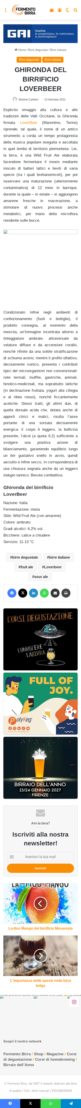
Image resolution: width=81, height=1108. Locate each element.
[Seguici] (74, 1002)
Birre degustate (38, 50)
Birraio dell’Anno (18, 1065)
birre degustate (25, 557)
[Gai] (40, 33)
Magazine (55, 1054)
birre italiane (59, 557)
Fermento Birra (17, 1054)
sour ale (41, 577)
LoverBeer (28, 123)
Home (21, 50)
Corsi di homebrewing (55, 1059)
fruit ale (26, 567)
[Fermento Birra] (24, 10)
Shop (38, 1054)
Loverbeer (53, 567)
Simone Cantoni (28, 99)
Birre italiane (58, 50)
